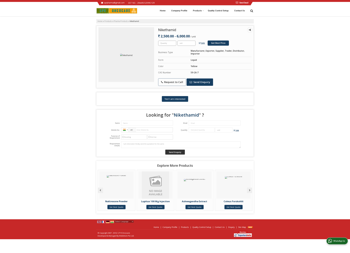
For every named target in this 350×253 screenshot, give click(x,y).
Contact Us (239, 10)
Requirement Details (115, 145)
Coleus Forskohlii (230, 201)
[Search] (251, 11)
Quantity (184, 130)
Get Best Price (218, 43)
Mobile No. (115, 130)
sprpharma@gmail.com (114, 2)
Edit (203, 43)
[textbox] (186, 43)
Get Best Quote (113, 207)
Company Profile (179, 10)
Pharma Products (121, 21)
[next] (249, 190)
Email (185, 123)
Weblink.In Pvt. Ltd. (126, 236)
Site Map (242, 227)
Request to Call (173, 82)
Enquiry (231, 227)
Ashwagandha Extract (191, 201)
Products (197, 10)
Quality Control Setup (218, 10)
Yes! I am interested (175, 98)
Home (163, 10)
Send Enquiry (201, 82)
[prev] (100, 190)
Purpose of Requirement (115, 137)
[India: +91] (125, 129)
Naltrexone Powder (113, 201)
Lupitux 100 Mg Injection (152, 201)
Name (117, 123)
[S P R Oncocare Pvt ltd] (116, 11)
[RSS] (250, 227)
